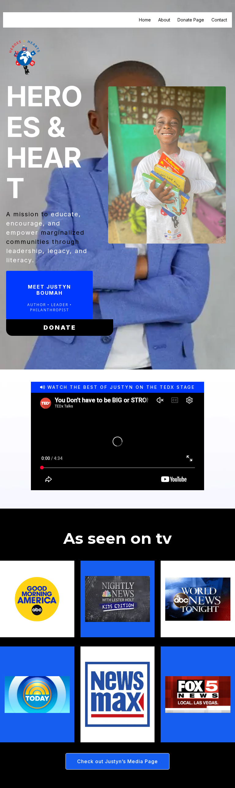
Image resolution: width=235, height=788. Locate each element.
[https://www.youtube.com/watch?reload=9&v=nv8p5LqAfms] (117, 599)
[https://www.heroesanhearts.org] (24, 56)
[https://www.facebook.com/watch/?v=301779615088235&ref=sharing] (117, 694)
